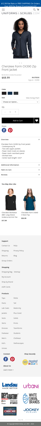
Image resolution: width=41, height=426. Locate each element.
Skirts (4, 323)
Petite (16, 298)
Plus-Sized (17, 313)
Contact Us (6, 246)
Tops (3, 298)
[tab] (20, 139)
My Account (6, 277)
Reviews (4, 175)
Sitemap (17, 272)
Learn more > (8, 370)
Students (17, 333)
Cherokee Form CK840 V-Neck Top (29, 213)
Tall (15, 303)
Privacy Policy (19, 251)
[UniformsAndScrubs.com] (20, 13)
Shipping (5, 251)
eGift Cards (6, 287)
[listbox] (20, 93)
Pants (4, 303)
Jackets (4, 313)
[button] (19, 63)
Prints (16, 323)
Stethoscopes (19, 343)
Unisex (4, 348)
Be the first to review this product (11, 75)
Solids (16, 318)
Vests (4, 318)
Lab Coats (5, 308)
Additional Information (10, 165)
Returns (5, 256)
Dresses (5, 328)
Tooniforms (18, 328)
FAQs (15, 246)
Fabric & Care (6, 170)
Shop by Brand (7, 282)
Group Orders (7, 261)
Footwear (5, 333)
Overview (4, 139)
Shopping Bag (7, 272)
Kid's (3, 343)
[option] (4, 93)
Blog (15, 256)
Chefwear (17, 338)
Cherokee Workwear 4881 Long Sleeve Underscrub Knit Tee (9, 214)
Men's (4, 338)
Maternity (17, 308)
